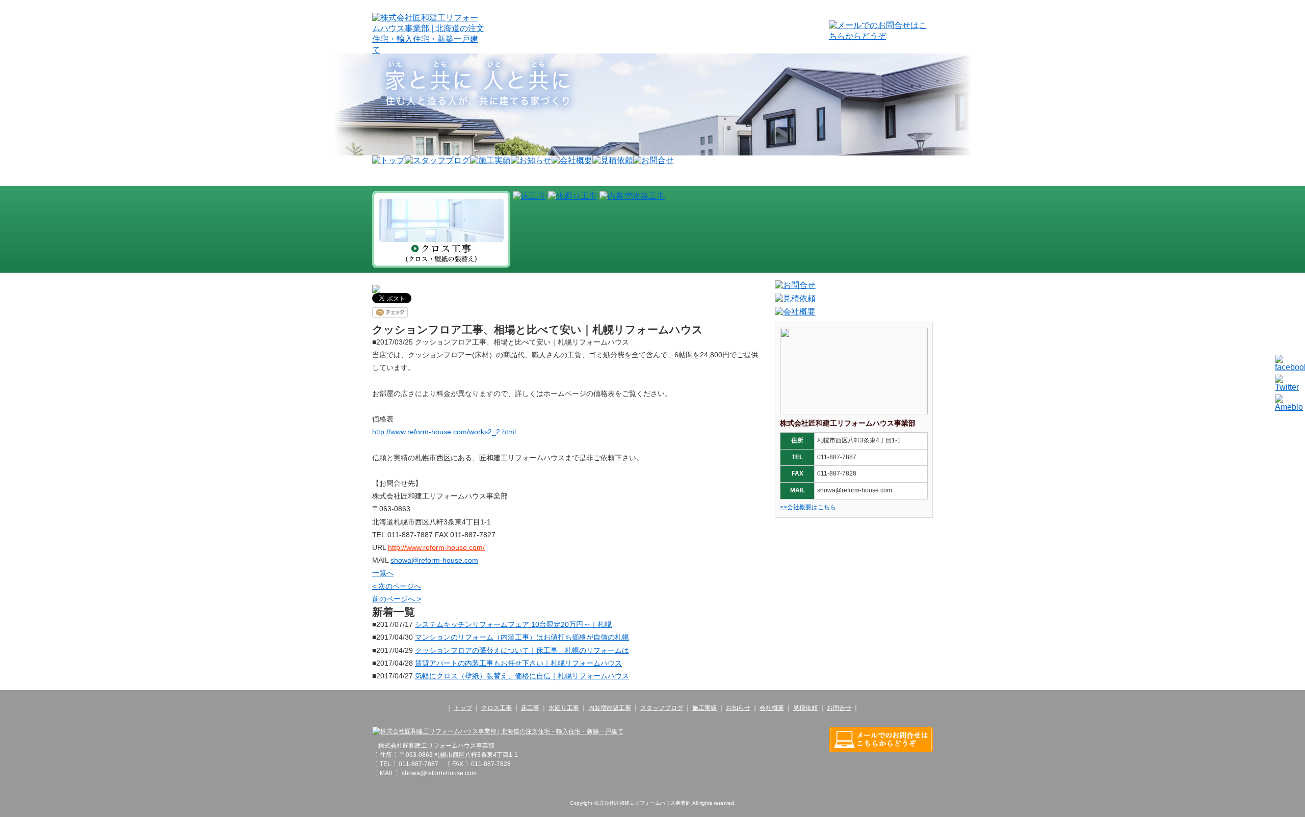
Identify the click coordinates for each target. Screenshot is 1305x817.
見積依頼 (805, 707)
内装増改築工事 (609, 707)
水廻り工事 (564, 707)
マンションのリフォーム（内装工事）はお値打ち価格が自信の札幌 (522, 637)
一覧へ (383, 573)
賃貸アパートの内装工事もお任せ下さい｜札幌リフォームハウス (518, 663)
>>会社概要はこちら (808, 507)
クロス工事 (496, 707)
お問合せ (839, 707)
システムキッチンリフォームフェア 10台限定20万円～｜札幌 (513, 624)
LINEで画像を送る (1288, 303)
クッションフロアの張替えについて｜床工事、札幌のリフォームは (522, 650)
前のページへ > (396, 599)
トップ (463, 707)
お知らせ (738, 707)
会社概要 (772, 707)
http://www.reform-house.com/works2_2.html (444, 432)
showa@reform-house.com (434, 560)
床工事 (530, 707)
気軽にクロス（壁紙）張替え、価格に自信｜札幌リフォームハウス (522, 676)
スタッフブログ (661, 707)
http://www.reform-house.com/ (436, 547)
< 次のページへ (396, 586)
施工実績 (704, 707)
